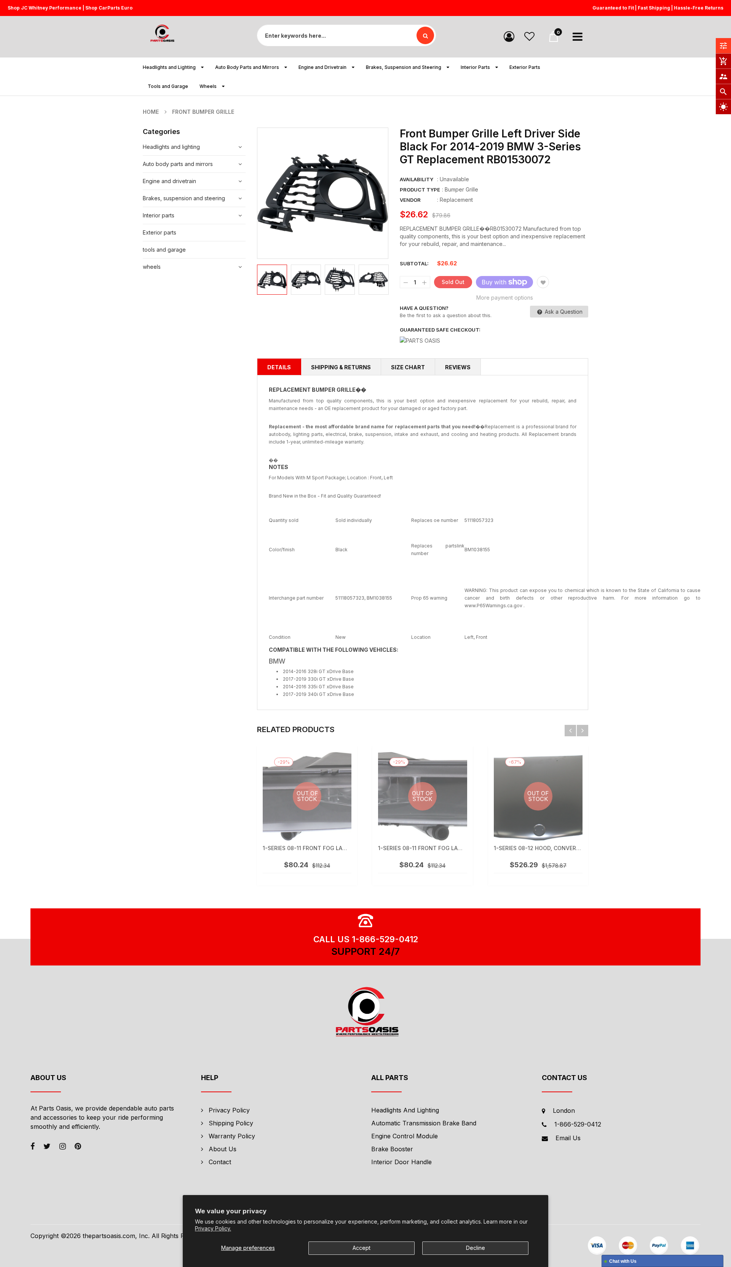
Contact (220, 1162)
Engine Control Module (404, 1136)
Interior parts (158, 215)
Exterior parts (159, 232)
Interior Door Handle (401, 1162)
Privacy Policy (229, 1110)
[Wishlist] (529, 36)
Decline (475, 1248)
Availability (416, 179)
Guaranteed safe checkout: (440, 330)
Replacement (456, 199)
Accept (361, 1248)
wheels (152, 266)
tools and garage (164, 249)
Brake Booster (392, 1149)
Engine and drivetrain (169, 181)
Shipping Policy (231, 1123)
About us (222, 1149)
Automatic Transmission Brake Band (423, 1123)
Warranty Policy (232, 1136)
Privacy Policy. (213, 1228)
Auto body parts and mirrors (178, 164)
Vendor (410, 200)
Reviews (458, 367)
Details (279, 367)
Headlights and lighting (171, 147)
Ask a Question (563, 311)
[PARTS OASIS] (365, 1013)
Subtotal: (414, 263)
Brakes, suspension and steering (184, 198)
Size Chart (408, 367)
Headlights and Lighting (405, 1110)
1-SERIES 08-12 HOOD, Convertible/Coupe (552, 848)
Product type (420, 190)
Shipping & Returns (341, 367)
